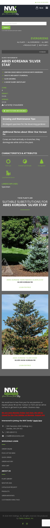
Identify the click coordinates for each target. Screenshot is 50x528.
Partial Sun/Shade (24, 166)
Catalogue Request (9, 487)
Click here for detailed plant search (12, 30)
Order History (7, 461)
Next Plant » (43, 45)
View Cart (5, 466)
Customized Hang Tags (11, 500)
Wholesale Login (10, 441)
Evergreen (41, 166)
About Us (6, 471)
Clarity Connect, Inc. (26, 518)
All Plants (21, 42)
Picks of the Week (8, 453)
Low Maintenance (8, 177)
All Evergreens (34, 42)
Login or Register (42, 2)
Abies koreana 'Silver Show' (25, 358)
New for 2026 (7, 483)
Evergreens (39, 38)
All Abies (45, 42)
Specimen (6, 187)
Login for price (25, 287)
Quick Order (6, 457)
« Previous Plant (29, 45)
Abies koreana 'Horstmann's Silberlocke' (25, 280)
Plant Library (7, 479)
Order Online (7, 449)
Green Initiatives (8, 495)
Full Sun (8, 166)
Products (6, 491)
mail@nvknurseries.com (15, 436)
